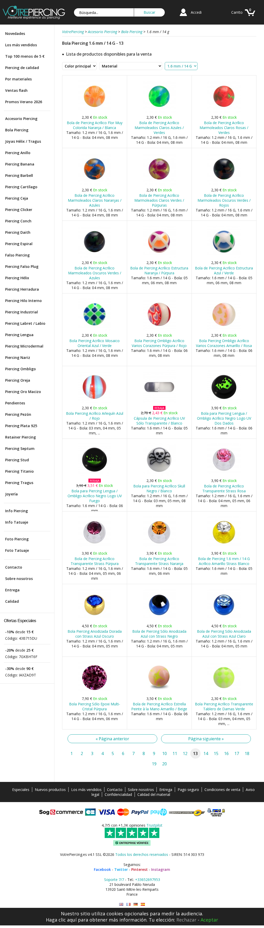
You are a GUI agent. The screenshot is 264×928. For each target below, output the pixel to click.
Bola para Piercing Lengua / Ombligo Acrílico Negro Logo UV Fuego (95, 495)
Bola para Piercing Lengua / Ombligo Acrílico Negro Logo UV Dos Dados (224, 418)
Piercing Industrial (21, 312)
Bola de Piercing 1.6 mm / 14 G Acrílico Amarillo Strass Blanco (224, 561)
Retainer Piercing (20, 437)
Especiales (20, 789)
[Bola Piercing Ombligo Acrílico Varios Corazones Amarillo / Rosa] (224, 329)
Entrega (12, 589)
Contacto (13, 567)
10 (164, 753)
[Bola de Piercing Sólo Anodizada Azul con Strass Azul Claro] (224, 620)
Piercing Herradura (22, 289)
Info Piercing (16, 510)
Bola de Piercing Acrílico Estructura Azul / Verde (224, 270)
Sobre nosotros (19, 578)
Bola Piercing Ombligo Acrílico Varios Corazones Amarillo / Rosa (224, 343)
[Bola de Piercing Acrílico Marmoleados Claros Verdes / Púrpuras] (159, 184)
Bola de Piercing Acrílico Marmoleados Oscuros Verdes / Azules (94, 273)
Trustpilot (154, 825)
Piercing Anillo (17, 152)
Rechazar (186, 920)
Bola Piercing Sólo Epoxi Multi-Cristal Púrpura (94, 706)
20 (164, 764)
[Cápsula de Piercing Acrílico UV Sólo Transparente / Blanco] (159, 402)
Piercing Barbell (19, 175)
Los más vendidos (21, 44)
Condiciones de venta (222, 789)
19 (154, 764)
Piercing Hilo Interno (23, 300)
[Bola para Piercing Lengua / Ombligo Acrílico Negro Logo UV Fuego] (94, 475)
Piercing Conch (18, 220)
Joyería (11, 494)
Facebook (102, 869)
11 (174, 753)
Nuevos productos (50, 789)
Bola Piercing (16, 129)
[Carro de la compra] (250, 16)
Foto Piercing (17, 539)
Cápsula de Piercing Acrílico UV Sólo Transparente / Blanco (159, 421)
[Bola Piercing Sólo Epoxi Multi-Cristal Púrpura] (94, 693)
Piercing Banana (19, 164)
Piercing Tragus (19, 482)
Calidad (12, 601)
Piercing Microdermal (24, 346)
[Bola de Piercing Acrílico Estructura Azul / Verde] (224, 257)
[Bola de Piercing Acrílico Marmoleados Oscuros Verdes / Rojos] (224, 184)
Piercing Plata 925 (21, 425)
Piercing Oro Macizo (23, 391)
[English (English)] (121, 904)
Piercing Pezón (18, 414)
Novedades (15, 33)
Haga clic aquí (61, 920)
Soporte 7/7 (114, 879)
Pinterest (139, 869)
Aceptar (209, 920)
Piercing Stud (17, 459)
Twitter (121, 869)
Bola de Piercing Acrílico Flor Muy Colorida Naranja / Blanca (94, 125)
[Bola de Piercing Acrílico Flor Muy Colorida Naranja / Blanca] (94, 111)
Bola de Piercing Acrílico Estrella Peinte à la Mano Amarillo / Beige (159, 706)
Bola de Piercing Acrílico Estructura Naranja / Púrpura (159, 270)
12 (185, 753)
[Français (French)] (128, 904)
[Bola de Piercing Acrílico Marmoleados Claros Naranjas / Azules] (94, 184)
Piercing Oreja (17, 380)
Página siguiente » (206, 739)
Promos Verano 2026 (23, 101)
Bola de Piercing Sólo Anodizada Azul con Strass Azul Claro (224, 634)
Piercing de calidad (22, 67)
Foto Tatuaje (17, 550)
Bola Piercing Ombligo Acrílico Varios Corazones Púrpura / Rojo (159, 343)
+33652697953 (147, 879)
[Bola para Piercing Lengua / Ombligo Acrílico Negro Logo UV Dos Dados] (224, 402)
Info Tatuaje (16, 522)
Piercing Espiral (18, 243)
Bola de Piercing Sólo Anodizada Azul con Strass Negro (159, 634)
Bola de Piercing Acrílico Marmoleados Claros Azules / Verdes (159, 127)
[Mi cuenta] (183, 16)
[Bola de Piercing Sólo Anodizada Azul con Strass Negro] (159, 620)
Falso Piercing (17, 255)
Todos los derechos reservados (141, 854)
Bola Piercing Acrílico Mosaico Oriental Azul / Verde (94, 343)
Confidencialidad (118, 794)
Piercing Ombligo (20, 368)
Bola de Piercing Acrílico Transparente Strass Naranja (159, 561)
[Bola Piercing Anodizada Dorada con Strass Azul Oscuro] (94, 620)
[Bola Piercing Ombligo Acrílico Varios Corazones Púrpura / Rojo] (159, 329)
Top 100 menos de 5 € (25, 56)
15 (216, 753)
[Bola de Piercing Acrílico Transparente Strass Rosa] (224, 475)
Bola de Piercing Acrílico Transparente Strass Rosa (224, 488)
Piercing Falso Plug (21, 266)
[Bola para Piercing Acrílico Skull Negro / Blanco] (159, 475)
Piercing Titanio (19, 471)
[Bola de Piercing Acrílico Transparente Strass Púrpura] (94, 547)
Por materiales (18, 79)
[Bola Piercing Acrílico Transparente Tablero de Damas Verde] (224, 693)
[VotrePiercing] (34, 17)
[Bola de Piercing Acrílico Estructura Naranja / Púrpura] (159, 257)
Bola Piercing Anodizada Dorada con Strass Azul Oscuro (95, 634)
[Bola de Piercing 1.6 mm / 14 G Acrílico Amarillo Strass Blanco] (224, 547)
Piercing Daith (17, 232)
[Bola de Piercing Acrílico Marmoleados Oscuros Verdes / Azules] (94, 257)
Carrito (237, 12)
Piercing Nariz (17, 357)
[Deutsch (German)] (135, 904)
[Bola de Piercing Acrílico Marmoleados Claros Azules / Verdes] (159, 111)
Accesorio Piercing (21, 118)
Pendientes (15, 403)
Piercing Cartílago (21, 186)
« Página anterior (112, 739)
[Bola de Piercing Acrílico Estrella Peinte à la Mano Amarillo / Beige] (159, 693)
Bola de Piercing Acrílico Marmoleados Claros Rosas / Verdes (224, 127)
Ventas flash (16, 90)
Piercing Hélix (17, 277)
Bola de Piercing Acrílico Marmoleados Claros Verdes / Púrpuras (159, 200)
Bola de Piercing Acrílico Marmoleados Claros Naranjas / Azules (94, 200)
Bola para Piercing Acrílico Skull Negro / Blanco (159, 488)
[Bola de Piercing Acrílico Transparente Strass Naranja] (159, 547)
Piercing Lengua (19, 334)
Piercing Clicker (18, 209)
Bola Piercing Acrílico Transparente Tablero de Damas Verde (224, 706)
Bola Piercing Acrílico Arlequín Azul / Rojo (94, 416)
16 (226, 753)
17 (236, 753)
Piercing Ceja (16, 198)
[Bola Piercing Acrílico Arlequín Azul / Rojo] (94, 402)
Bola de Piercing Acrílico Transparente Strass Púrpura (95, 561)
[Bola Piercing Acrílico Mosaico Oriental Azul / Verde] (94, 329)
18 (247, 753)
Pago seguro (188, 789)
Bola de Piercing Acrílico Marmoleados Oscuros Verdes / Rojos (224, 200)
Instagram (160, 869)
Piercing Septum (20, 448)
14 (205, 753)
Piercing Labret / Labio (25, 323)
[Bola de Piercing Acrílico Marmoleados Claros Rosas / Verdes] (224, 111)
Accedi (196, 12)
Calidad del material (153, 794)
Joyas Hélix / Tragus (23, 141)
